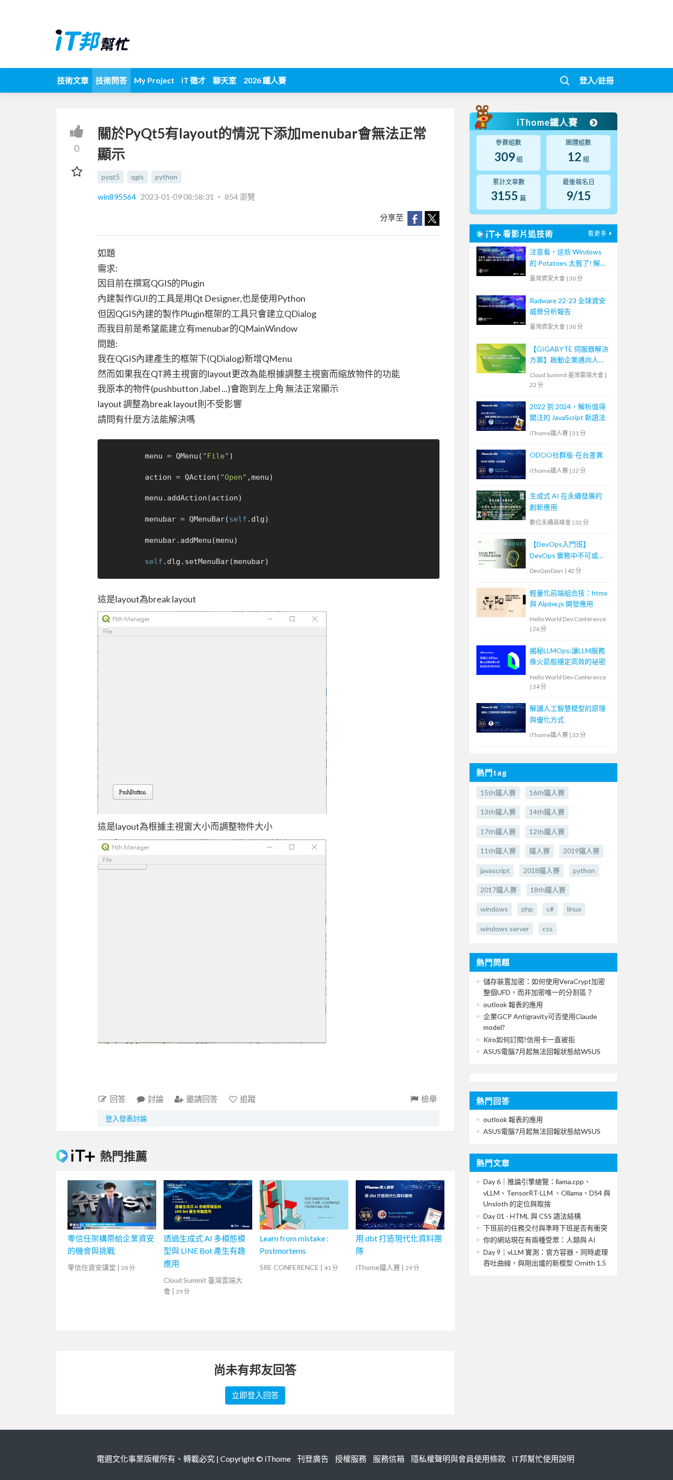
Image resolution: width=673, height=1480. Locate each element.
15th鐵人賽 (498, 792)
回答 (118, 1098)
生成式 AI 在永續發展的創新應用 (566, 501)
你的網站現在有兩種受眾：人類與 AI (539, 1239)
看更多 (597, 233)
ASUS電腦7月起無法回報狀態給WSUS (542, 1051)
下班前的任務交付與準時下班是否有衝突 (545, 1228)
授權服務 (351, 1458)
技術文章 (73, 80)
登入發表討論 (126, 1118)
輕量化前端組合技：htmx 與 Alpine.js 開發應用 (568, 598)
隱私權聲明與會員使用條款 (458, 1458)
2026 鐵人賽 (264, 80)
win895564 (117, 196)
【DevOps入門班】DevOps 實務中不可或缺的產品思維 (567, 550)
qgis (137, 177)
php (527, 909)
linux (574, 909)
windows (494, 909)
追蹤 (248, 1098)
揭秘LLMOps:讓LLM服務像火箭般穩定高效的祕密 (568, 656)
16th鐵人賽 (547, 792)
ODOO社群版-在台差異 (566, 455)
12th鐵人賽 (547, 831)
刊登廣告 (313, 1458)
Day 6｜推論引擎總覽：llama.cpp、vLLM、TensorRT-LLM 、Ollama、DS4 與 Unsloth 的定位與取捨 (546, 1192)
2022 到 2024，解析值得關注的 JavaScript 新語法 (568, 412)
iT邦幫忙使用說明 (543, 1458)
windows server (504, 928)
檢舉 (429, 1098)
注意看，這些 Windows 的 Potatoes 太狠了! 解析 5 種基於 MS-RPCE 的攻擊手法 (568, 258)
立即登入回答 (255, 1395)
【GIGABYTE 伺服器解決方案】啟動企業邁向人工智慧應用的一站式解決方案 (569, 355)
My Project (154, 80)
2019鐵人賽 (581, 850)
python (166, 177)
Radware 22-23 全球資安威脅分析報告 (568, 306)
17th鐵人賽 (498, 831)
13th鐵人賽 (498, 812)
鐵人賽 (539, 850)
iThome (278, 1458)
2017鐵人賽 (498, 889)
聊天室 (224, 80)
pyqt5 (110, 177)
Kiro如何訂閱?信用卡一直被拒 (529, 1039)
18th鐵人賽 (548, 889)
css (547, 928)
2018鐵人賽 (541, 870)
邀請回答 (202, 1098)
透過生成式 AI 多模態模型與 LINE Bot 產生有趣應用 (204, 1250)
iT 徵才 (193, 80)
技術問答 (111, 80)
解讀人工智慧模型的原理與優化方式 (568, 713)
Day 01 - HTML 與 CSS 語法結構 (532, 1216)
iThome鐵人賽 (548, 122)
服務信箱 (388, 1458)
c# (550, 909)
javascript (495, 870)
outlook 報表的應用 (513, 1004)
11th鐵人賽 (498, 850)
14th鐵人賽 (547, 812)
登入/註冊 (596, 80)
